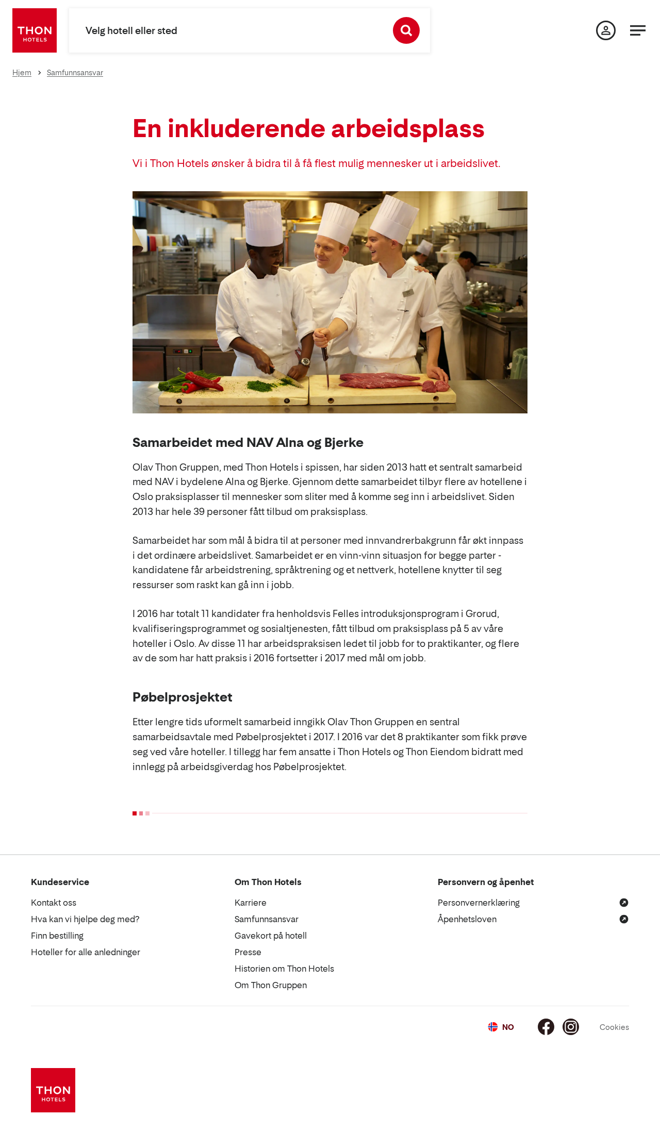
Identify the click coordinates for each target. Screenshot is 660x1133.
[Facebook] (546, 1027)
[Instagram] (571, 1027)
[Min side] (606, 30)
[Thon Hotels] (34, 30)
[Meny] (638, 30)
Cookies (614, 1027)
